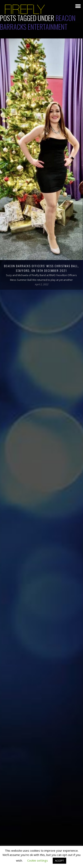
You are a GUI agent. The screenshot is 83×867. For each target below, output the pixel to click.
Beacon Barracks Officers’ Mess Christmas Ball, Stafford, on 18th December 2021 (41, 268)
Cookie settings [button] (37, 860)
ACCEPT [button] (59, 860)
